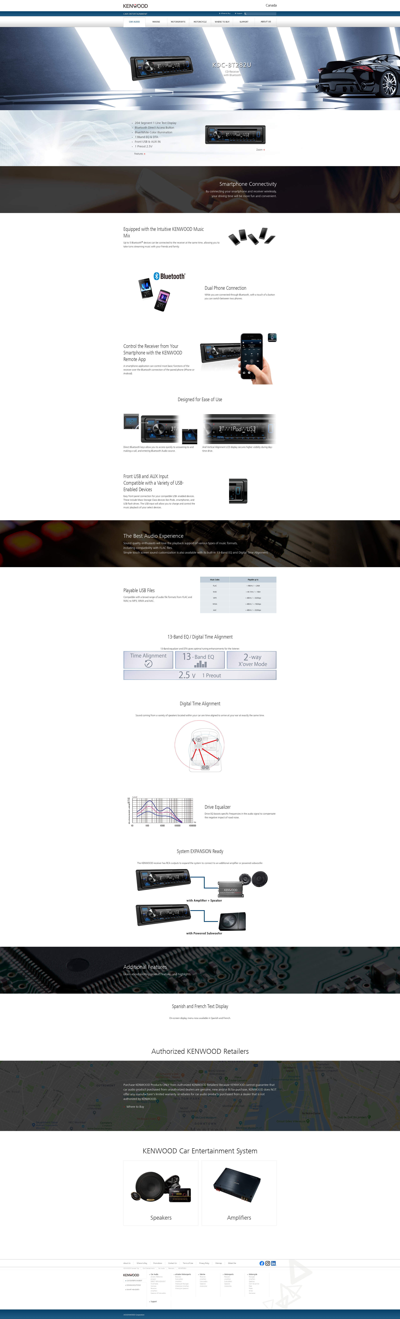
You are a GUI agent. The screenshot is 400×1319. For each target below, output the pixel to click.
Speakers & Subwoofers (158, 1293)
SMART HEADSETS (133, 1290)
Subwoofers (179, 1279)
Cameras (153, 1286)
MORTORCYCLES (200, 22)
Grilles (251, 1291)
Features (138, 153)
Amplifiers (154, 1291)
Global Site (232, 1263)
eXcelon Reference (156, 1277)
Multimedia (154, 1284)
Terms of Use (188, 1263)
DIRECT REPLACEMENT (158, 1281)
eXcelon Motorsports (183, 1274)
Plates (251, 1288)
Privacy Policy (204, 1263)
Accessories (203, 1286)
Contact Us (172, 1263)
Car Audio (161, 1268)
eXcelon (153, 1279)
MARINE (156, 22)
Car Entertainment (148, 1268)
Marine (202, 1274)
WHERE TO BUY (222, 22)
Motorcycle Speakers (181, 1288)
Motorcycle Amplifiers (182, 1286)
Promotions (157, 1263)
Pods (250, 1286)
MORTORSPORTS (178, 22)
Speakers (203, 1284)
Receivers (171, 1268)
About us (266, 22)
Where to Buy (225, 13)
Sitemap (218, 1263)
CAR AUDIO (134, 22)
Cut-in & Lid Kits (254, 1284)
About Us (126, 1263)
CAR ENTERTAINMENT (134, 1281)
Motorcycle (253, 1274)
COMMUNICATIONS (134, 1285)
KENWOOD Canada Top (131, 1268)
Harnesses (252, 1293)
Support (239, 13)
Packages (252, 1277)
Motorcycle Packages (182, 1284)
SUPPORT (244, 22)
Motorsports (228, 1274)
